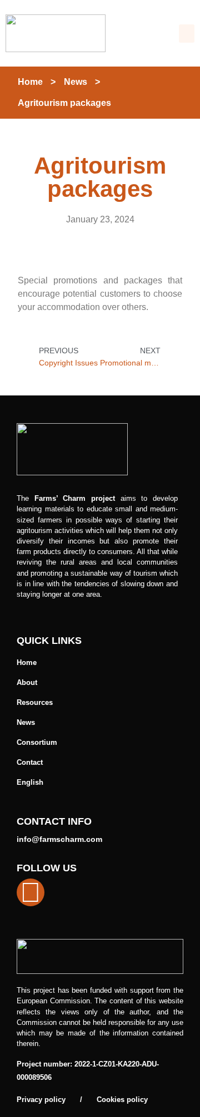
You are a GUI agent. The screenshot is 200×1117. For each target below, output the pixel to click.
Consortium (37, 742)
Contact (30, 762)
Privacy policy (41, 1099)
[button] (186, 33)
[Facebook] (30, 892)
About (27, 682)
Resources (35, 702)
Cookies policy (122, 1099)
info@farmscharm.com (59, 839)
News (75, 82)
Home (30, 82)
